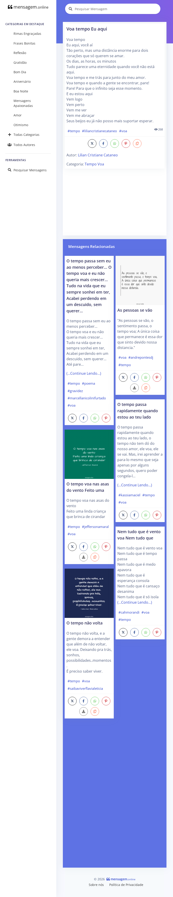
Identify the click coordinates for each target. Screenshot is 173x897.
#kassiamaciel (129, 495)
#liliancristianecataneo (99, 131)
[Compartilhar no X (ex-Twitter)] (92, 143)
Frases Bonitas (24, 43)
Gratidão (20, 62)
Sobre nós (96, 885)
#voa (123, 131)
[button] (137, 143)
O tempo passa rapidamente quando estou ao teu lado (137, 410)
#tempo (74, 131)
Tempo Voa (94, 164)
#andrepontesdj (140, 357)
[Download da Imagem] (83, 557)
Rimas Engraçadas (27, 33)
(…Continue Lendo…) (83, 373)
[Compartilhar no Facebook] (103, 143)
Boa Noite (21, 91)
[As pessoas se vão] (140, 280)
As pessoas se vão (134, 310)
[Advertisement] (115, 202)
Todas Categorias (26, 134)
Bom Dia (20, 72)
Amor (18, 115)
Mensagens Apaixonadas (23, 103)
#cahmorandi (128, 612)
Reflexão (20, 53)
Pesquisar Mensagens (30, 170)
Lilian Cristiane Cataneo (98, 155)
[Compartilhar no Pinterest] (126, 143)
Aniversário (22, 81)
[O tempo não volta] (89, 592)
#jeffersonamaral (95, 526)
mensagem (30, 7)
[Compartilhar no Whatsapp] (114, 143)
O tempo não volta (84, 623)
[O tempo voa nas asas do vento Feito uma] (89, 453)
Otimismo (21, 125)
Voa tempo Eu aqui (86, 29)
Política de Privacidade (126, 885)
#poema (88, 383)
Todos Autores (24, 145)
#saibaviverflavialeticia (85, 688)
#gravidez (75, 390)
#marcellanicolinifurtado (87, 398)
